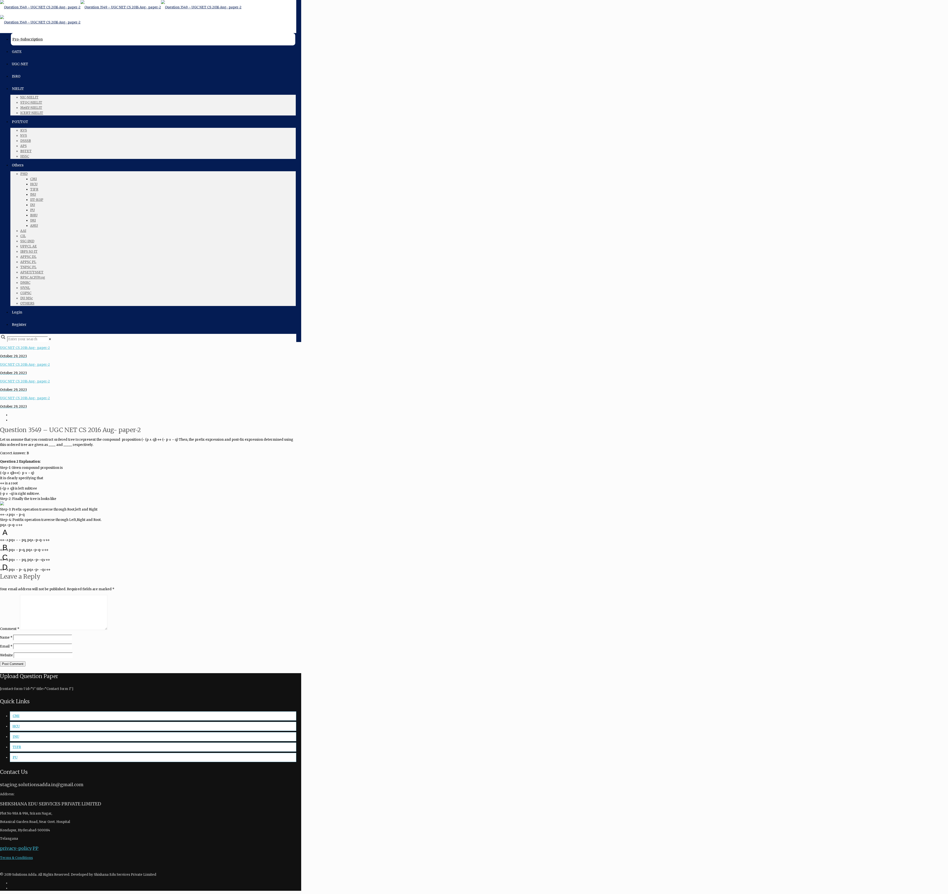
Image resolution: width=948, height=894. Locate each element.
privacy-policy (16, 848)
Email (6, 646)
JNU (16, 737)
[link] (50, 339)
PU (15, 757)
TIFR (17, 747)
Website (6, 655)
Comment (9, 629)
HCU (16, 726)
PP (36, 848)
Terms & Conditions (16, 858)
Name (6, 637)
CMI (16, 716)
